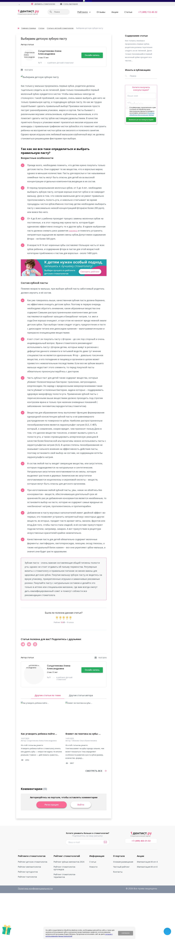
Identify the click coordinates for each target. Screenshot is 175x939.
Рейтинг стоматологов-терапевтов (65, 875)
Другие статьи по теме (48, 695)
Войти (80, 804)
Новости (93, 867)
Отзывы (101, 12)
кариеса (73, 230)
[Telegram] (23, 644)
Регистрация (52, 804)
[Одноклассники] (35, 644)
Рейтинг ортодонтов (28, 872)
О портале (119, 856)
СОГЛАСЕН (126, 933)
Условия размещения (123, 862)
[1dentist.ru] (28, 12)
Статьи (128, 12)
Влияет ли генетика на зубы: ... (83, 733)
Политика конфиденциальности (35, 888)
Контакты (117, 872)
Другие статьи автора (81, 695)
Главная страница (28, 28)
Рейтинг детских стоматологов (32, 862)
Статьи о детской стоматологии (60, 28)
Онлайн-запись (92, 55)
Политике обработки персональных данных (141, 114)
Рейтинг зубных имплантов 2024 (69, 862)
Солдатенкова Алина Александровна (49, 52)
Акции (114, 12)
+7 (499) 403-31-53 (141, 840)
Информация (96, 856)
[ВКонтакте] (29, 644)
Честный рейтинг (121, 867)
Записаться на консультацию (141, 120)
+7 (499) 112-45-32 (147, 12)
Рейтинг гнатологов (27, 876)
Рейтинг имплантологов (29, 867)
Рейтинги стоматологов (31, 856)
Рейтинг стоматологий (67, 856)
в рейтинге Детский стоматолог (61, 63)
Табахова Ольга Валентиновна (84, 740)
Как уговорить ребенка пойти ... (39, 733)
